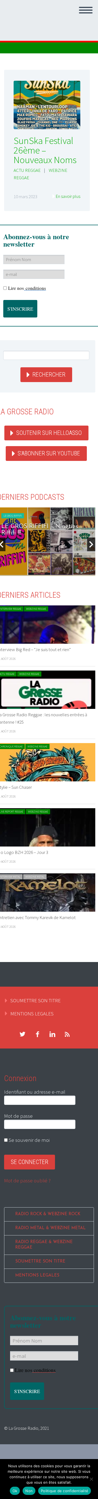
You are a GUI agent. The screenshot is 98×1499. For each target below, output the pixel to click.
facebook (37, 1034)
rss (67, 1034)
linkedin (52, 1034)
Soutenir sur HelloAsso (49, 432)
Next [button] (91, 544)
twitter (22, 1034)
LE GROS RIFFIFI (13, 516)
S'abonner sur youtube (49, 453)
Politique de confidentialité (64, 1491)
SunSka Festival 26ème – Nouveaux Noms (45, 150)
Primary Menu (86, 10)
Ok (15, 1491)
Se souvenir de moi (29, 1140)
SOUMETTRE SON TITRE (35, 1000)
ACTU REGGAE (27, 170)
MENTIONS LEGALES (32, 1013)
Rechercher (48, 374)
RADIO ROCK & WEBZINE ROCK (47, 1214)
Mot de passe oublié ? (27, 1180)
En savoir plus (68, 196)
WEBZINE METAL (34, 877)
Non (29, 1491)
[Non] (91, 1479)
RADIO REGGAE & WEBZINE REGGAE (44, 1245)
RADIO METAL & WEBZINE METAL (50, 1228)
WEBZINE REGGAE (36, 609)
